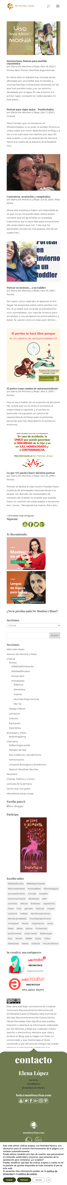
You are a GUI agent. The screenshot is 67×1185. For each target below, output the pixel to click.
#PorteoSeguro (51, 888)
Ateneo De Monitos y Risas (22, 654)
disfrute (24, 903)
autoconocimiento (17, 898)
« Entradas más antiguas (20, 515)
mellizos (24, 913)
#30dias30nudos (20, 671)
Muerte (25, 923)
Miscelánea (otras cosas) (20, 793)
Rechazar (24, 1180)
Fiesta (11, 908)
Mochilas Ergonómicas (42, 70)
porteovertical (14, 933)
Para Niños (15, 728)
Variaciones (13, 943)
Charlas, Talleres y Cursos (21, 779)
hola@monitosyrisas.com (33, 1095)
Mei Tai (18, 703)
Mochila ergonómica (40, 913)
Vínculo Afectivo (50, 943)
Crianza (11, 116)
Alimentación (16, 759)
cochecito (12, 903)
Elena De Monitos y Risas (25, 66)
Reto (10, 938)
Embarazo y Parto (16, 732)
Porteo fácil (13, 70)
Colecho (13, 718)
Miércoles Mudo (15, 649)
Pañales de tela (17, 750)
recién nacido (30, 933)
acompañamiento (16, 893)
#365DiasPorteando (22, 666)
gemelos (29, 908)
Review (19, 938)
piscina (29, 928)
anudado (43, 893)
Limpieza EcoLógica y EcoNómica (27, 764)
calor (44, 898)
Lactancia (14, 713)
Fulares (18, 694)
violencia (35, 943)
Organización (38, 923)
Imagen (51, 908)
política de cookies (27, 1173)
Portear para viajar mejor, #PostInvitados (30, 109)
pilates (20, 928)
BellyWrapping (17, 736)
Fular (19, 908)
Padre (11, 928)
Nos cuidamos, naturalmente (25, 754)
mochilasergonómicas (40, 918)
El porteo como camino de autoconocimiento (32, 388)
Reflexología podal (19, 745)
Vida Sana (12, 741)
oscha (50, 923)
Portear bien (41, 928)
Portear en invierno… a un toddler (26, 287)
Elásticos (18, 684)
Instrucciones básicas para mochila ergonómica (27, 62)
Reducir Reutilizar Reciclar (23, 769)
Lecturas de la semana (19, 783)
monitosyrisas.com (33, 1132)
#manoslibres (34, 888)
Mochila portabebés (17, 918)
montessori (13, 923)
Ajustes (39, 1180)
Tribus (47, 938)
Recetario (12, 774)
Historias (40, 908)
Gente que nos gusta (18, 788)
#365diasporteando (36, 883)
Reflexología (46, 933)
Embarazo (35, 903)
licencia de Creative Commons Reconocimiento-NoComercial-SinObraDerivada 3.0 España (31, 1010)
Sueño (38, 938)
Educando (14, 723)
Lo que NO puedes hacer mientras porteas (31, 472)
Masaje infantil (17, 708)
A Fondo (32, 893)
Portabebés (17, 680)
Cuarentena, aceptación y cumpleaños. (29, 196)
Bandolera (19, 689)
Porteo (24, 70)
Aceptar (9, 1180)
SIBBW (29, 938)
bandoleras (34, 898)
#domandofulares (16, 888)
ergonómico (49, 903)
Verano (25, 943)
